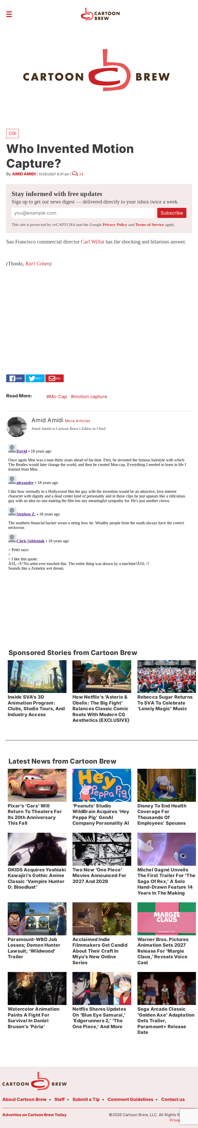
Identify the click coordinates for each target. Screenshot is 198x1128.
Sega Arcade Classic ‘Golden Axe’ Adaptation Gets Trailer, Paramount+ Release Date (166, 1020)
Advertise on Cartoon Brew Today (34, 1114)
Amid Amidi (24, 173)
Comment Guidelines (130, 1099)
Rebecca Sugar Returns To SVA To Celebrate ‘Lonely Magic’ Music (165, 702)
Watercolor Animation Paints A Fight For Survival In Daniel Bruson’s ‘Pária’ (33, 1017)
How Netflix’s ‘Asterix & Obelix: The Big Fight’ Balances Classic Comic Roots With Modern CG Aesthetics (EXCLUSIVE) (100, 708)
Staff (59, 1099)
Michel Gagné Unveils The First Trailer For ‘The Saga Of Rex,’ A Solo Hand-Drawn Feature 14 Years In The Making (166, 881)
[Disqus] (99, 506)
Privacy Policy (115, 225)
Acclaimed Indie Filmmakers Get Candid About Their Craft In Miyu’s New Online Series (99, 951)
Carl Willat (92, 241)
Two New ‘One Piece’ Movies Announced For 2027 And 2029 (99, 875)
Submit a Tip (86, 1099)
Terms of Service (149, 225)
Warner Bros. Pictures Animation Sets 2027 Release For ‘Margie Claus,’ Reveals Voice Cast (163, 951)
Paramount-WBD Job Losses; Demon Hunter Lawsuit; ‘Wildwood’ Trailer (34, 948)
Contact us (173, 1099)
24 (81, 174)
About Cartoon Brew (24, 1099)
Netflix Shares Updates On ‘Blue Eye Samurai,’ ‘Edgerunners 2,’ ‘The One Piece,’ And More (99, 1017)
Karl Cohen (38, 263)
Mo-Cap (58, 396)
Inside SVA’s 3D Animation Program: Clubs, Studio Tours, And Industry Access (36, 705)
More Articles (77, 421)
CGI (12, 133)
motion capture (90, 396)
